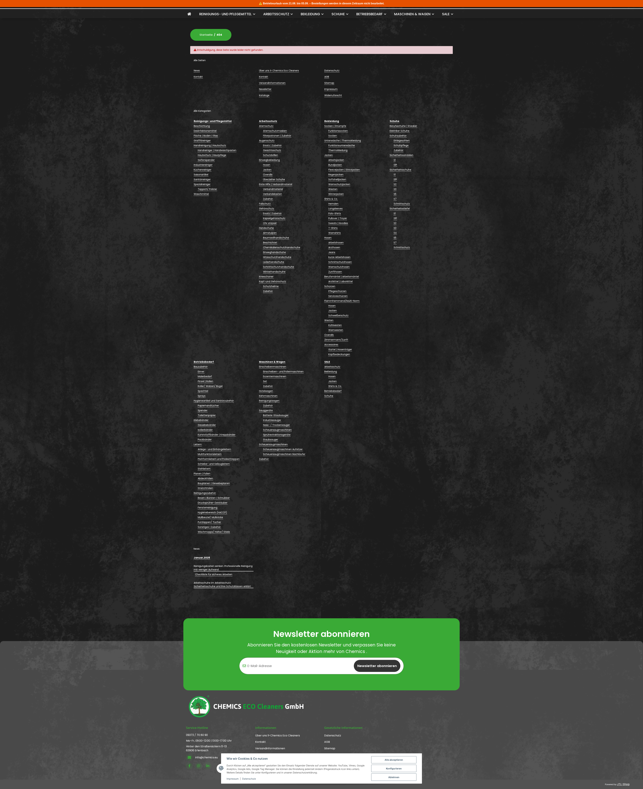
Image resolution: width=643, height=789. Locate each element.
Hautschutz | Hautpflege (212, 155)
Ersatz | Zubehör (272, 145)
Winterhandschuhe (274, 271)
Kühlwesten (335, 325)
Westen (332, 189)
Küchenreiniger (202, 169)
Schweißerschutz (338, 315)
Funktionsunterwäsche (341, 145)
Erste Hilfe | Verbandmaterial (275, 184)
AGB (326, 76)
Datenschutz (249, 778)
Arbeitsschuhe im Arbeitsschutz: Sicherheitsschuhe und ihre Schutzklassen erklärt (222, 584)
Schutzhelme (271, 286)
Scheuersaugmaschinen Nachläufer (284, 454)
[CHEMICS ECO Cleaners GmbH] (189, 14)
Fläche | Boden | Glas (206, 135)
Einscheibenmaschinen (272, 366)
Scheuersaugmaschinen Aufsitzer (283, 449)
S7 (395, 199)
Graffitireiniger (202, 140)
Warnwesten (335, 330)
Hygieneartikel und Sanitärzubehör (214, 400)
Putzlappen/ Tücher (209, 522)
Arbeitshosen (336, 242)
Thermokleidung (337, 150)
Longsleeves (335, 208)
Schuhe (328, 396)
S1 (395, 160)
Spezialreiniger (202, 184)
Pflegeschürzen (337, 291)
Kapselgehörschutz (274, 218)
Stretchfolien (205, 488)
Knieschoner (266, 276)
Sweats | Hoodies (338, 223)
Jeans (331, 252)
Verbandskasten (272, 194)
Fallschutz (265, 203)
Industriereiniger (203, 165)
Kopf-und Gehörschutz (272, 281)
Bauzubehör (201, 366)
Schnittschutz (402, 203)
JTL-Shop (623, 784)
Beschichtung (202, 126)
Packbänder (205, 439)
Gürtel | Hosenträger (340, 349)
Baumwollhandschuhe (276, 237)
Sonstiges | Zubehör (209, 527)
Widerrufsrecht (333, 95)
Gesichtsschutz (272, 150)
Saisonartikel (201, 174)
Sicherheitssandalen (401, 155)
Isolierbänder (205, 430)
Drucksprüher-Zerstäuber (212, 502)
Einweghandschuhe (274, 252)
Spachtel (203, 391)
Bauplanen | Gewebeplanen (214, 483)
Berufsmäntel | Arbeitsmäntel (341, 276)
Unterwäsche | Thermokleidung (342, 140)
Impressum (233, 778)
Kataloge (264, 95)
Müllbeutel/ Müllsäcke (210, 517)
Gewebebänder (207, 425)
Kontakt (198, 76)
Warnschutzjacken (339, 184)
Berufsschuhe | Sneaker (403, 126)
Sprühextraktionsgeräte (277, 434)
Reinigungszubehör (205, 493)
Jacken (267, 169)
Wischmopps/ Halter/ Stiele (214, 532)
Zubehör (268, 199)
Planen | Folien (202, 473)
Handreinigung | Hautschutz (210, 145)
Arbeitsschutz (332, 366)
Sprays (201, 396)
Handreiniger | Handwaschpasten (217, 150)
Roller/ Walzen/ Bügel (210, 386)
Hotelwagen (266, 391)
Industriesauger (272, 420)
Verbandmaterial (273, 189)
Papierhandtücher (208, 405)
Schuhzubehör (398, 135)
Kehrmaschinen (268, 396)
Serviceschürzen (338, 296)
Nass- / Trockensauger (276, 425)
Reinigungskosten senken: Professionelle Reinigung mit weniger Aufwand (223, 567)
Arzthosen (334, 247)
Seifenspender (206, 160)
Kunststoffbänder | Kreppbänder (216, 434)
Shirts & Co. (331, 199)
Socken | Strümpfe (335, 126)
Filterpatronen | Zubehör (277, 135)
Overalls (267, 174)
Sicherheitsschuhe (400, 169)
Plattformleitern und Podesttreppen (219, 459)
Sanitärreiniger (202, 179)
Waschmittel (201, 194)
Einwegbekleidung (269, 160)
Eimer (201, 371)
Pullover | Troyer (337, 218)
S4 (395, 233)
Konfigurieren (394, 768)
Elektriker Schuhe (399, 131)
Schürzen (329, 286)
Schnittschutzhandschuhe (278, 267)
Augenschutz (266, 140)
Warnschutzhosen (339, 267)
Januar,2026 (202, 557)
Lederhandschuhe (273, 262)
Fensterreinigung (207, 507)
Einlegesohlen (402, 140)
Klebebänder (201, 420)
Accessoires (331, 344)
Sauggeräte (266, 410)
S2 (395, 184)
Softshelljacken (337, 179)
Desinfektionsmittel (205, 131)
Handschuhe (266, 228)
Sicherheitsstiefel (400, 208)
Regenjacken (335, 174)
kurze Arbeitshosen (339, 257)
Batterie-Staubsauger (276, 415)
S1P (395, 165)
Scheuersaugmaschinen (277, 430)
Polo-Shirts (334, 213)
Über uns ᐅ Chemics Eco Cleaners (279, 70)
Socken (332, 135)
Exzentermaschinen (274, 376)
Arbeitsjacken (336, 160)
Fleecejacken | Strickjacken (344, 169)
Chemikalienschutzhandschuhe (281, 247)
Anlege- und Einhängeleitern (214, 449)
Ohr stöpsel (269, 223)
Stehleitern (204, 468)
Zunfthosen (335, 271)
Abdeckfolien (205, 478)
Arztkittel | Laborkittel (340, 281)
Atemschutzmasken (275, 131)
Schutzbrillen (270, 155)
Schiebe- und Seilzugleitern (214, 464)
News (197, 70)
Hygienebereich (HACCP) (212, 512)
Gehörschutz (266, 208)
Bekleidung (330, 371)
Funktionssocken (338, 131)
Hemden (333, 203)
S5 (395, 194)
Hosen (266, 165)
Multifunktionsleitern (210, 454)
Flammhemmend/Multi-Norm (342, 301)
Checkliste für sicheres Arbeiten (213, 574)
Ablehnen (393, 777)
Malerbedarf (205, 376)
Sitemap (329, 83)
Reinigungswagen (269, 400)
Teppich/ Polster (207, 189)
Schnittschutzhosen (340, 262)
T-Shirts (333, 228)
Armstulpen (270, 233)
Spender (202, 410)
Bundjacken (335, 165)
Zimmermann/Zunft (336, 339)
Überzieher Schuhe (274, 179)
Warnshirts (334, 233)
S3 (395, 189)
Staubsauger (270, 439)
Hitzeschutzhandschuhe (277, 257)
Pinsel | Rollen (205, 381)
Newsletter (265, 89)
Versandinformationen (272, 83)
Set (265, 381)
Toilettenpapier (207, 415)
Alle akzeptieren (394, 759)
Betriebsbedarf (333, 391)
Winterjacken (336, 194)
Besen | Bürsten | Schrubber (214, 498)
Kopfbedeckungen (339, 354)
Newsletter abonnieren (377, 666)
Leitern (198, 444)
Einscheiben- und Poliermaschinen (283, 371)
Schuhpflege (401, 145)
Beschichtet (270, 242)
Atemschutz (266, 126)
